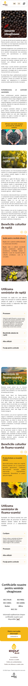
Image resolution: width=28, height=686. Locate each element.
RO (14, 3)
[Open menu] (24, 4)
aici (18, 619)
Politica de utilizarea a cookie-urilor (14, 664)
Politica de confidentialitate (14, 662)
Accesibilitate (14, 657)
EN (19, 3)
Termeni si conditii (14, 659)
